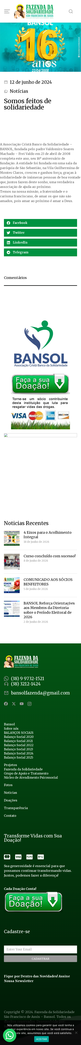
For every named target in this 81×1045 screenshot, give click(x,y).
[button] (40, 223)
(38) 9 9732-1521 (27, 678)
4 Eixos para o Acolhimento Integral (48, 534)
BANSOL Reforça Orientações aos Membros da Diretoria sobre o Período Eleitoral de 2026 (49, 610)
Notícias (19, 91)
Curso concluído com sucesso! (49, 556)
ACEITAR (41, 1039)
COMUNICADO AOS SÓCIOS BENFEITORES (48, 581)
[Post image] (12, 538)
